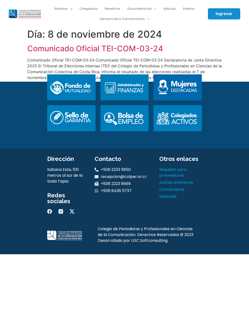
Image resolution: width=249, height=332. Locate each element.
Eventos (189, 9)
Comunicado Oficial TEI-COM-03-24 (95, 48)
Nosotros (61, 9)
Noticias (170, 9)
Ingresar (224, 13)
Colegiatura (89, 9)
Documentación (139, 9)
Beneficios (112, 9)
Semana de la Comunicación (122, 19)
